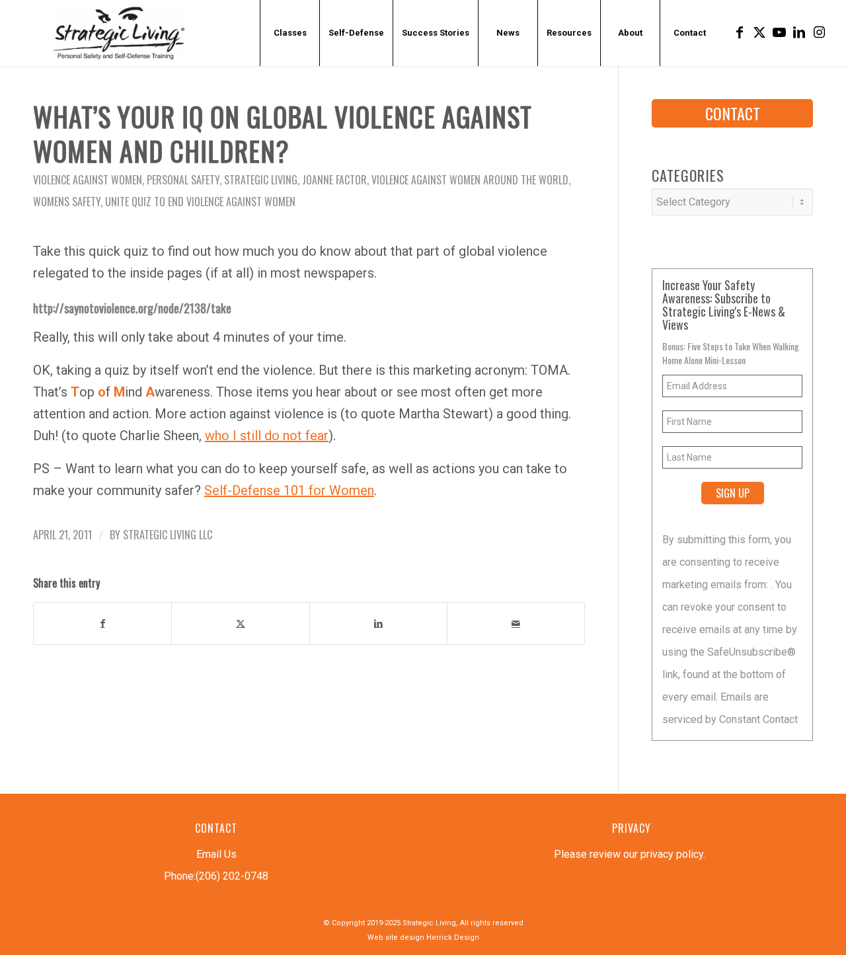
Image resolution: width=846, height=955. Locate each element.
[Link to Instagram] (819, 32)
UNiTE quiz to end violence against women (200, 202)
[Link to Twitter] (759, 32)
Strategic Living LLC (167, 535)
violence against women (87, 180)
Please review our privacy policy (628, 854)
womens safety (66, 202)
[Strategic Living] (119, 33)
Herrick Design (452, 937)
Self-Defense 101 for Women (289, 490)
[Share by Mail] (515, 623)
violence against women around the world (469, 180)
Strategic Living (260, 180)
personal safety (183, 180)
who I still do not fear (266, 435)
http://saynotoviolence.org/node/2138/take (132, 308)
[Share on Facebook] (102, 623)
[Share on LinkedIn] (378, 623)
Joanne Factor (334, 180)
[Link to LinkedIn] (799, 32)
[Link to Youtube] (779, 32)
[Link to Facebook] (740, 32)
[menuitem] (289, 33)
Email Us (216, 854)
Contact (732, 113)
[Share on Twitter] (240, 623)
